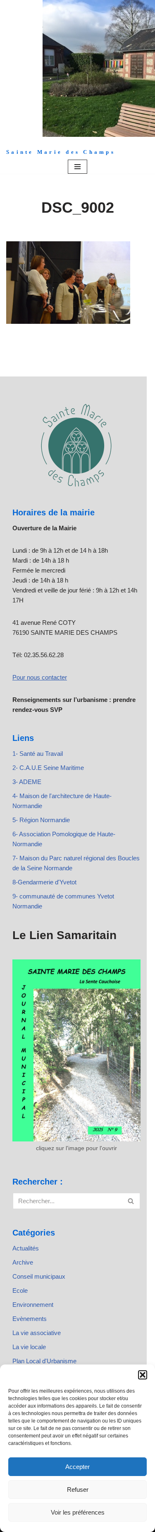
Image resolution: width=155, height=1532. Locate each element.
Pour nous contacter (39, 677)
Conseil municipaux (38, 1276)
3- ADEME (26, 781)
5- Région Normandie (41, 819)
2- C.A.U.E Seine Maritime (48, 767)
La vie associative (36, 1332)
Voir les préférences (78, 1512)
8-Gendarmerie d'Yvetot (44, 882)
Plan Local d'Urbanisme (44, 1360)
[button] (142, 1375)
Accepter (77, 1466)
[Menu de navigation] (77, 167)
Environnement (32, 1304)
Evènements (29, 1318)
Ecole (20, 1290)
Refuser (77, 1489)
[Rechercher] (131, 1200)
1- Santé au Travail (37, 753)
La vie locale (29, 1346)
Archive (22, 1262)
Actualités (25, 1248)
